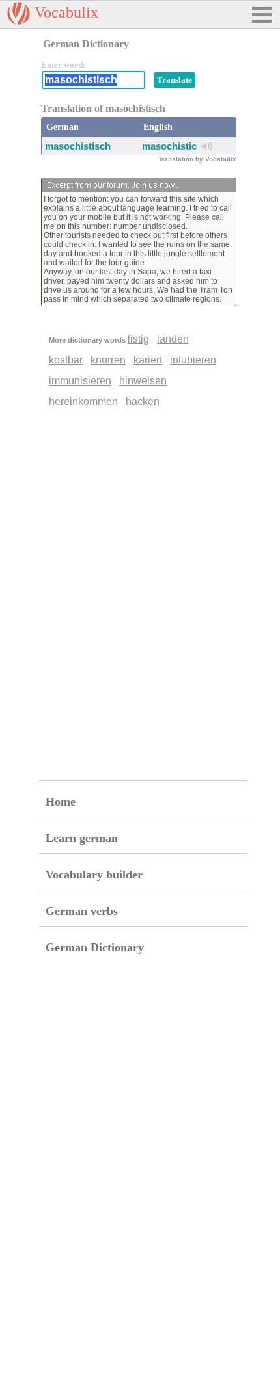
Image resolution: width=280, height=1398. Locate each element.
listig (138, 339)
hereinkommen (83, 401)
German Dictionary (95, 947)
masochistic (169, 146)
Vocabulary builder (94, 874)
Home (61, 801)
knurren (108, 359)
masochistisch (78, 146)
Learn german (82, 838)
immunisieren (80, 380)
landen (173, 339)
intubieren (193, 359)
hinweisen (143, 380)
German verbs (82, 910)
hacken (143, 401)
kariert (147, 359)
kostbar (66, 359)
